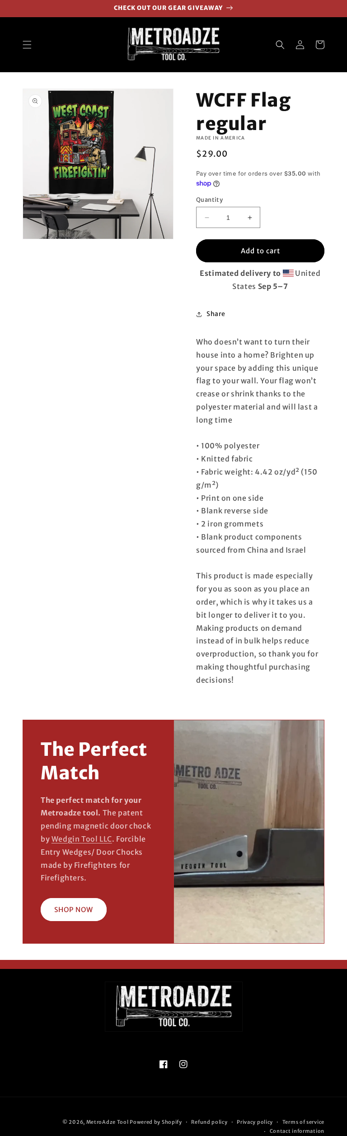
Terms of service (303, 1122)
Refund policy (209, 1122)
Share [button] (215, 314)
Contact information (297, 1131)
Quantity (209, 200)
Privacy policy (255, 1122)
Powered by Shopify (156, 1122)
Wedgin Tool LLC (82, 838)
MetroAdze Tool (107, 1122)
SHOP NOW (73, 909)
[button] (27, 45)
